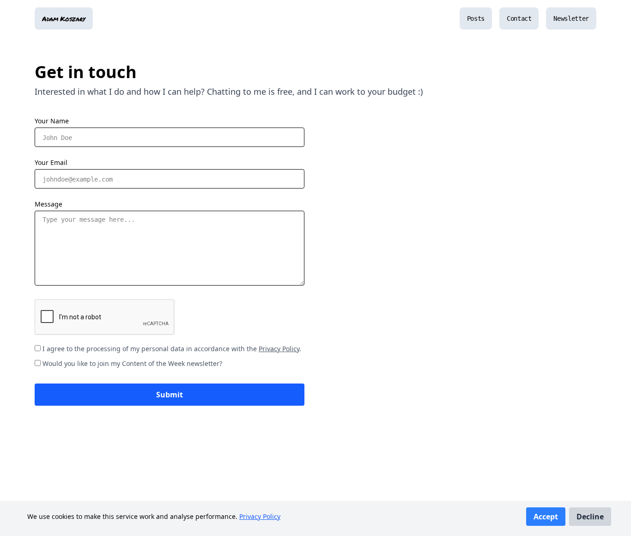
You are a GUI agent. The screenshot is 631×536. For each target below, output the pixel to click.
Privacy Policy (259, 516)
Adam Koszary (63, 18)
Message (48, 204)
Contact (519, 18)
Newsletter (571, 18)
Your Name (52, 120)
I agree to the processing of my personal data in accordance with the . (171, 348)
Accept (546, 517)
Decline (590, 517)
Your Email (51, 162)
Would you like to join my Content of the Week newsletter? (132, 363)
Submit (169, 395)
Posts (476, 18)
